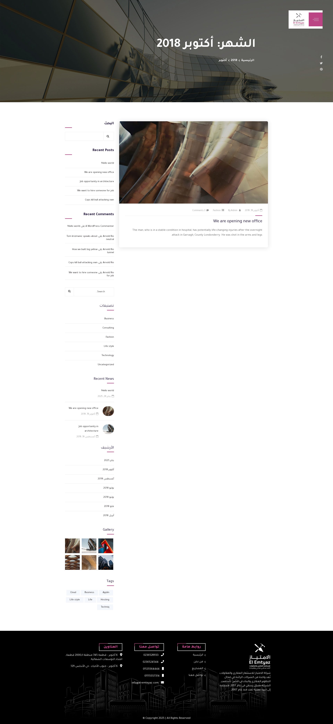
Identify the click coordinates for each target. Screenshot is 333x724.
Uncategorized (106, 364)
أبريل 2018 (108, 515)
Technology (108, 355)
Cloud (73, 592)
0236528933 (151, 655)
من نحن (198, 661)
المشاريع (197, 668)
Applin (106, 592)
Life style (109, 346)
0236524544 (151, 662)
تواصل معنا (196, 675)
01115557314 (152, 676)
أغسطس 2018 (106, 479)
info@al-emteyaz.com (145, 683)
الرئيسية (247, 60)
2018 (234, 60)
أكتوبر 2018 (108, 469)
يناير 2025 (109, 460)
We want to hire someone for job (95, 191)
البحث (109, 124)
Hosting (105, 600)
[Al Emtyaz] (299, 19)
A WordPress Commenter (100, 226)
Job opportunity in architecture (97, 181)
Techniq (105, 607)
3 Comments (198, 210)
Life (90, 600)
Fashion (217, 210)
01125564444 (151, 669)
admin (234, 210)
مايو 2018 (109, 506)
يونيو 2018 (108, 497)
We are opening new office (237, 221)
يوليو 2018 (108, 488)
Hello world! (107, 163)
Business (109, 319)
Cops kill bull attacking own (99, 200)
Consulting (108, 328)
